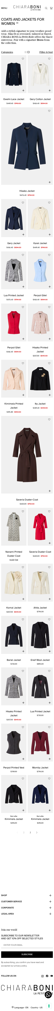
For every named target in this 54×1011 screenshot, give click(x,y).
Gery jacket (13, 243)
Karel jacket (40, 243)
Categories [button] (7, 52)
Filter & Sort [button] (46, 52)
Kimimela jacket (14, 819)
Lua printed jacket (14, 295)
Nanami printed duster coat (13, 554)
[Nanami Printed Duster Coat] (13, 527)
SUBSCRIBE (27, 954)
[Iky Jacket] (40, 379)
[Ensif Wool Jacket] (40, 635)
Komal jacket (13, 608)
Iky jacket (40, 404)
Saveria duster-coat (27, 500)
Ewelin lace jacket (13, 99)
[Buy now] (23, 90)
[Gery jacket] (13, 218)
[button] (51, 8)
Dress (40, 39)
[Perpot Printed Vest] (13, 742)
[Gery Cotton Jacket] (40, 74)
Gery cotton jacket (40, 99)
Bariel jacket (14, 660)
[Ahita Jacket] (40, 583)
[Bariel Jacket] (13, 635)
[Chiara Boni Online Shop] (27, 7)
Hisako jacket (27, 191)
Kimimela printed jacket (13, 406)
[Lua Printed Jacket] (13, 270)
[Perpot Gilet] (40, 270)
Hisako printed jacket (40, 350)
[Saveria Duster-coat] (27, 455)
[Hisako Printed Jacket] (40, 322)
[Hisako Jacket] (27, 146)
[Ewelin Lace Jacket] (13, 74)
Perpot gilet (40, 295)
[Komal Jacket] (13, 583)
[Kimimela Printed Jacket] (13, 379)
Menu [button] (4, 8)
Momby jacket (40, 768)
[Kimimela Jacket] (13, 794)
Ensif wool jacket (40, 660)
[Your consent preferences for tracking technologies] (49, 1006)
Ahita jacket (40, 608)
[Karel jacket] (40, 218)
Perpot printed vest (13, 768)
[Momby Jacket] (40, 742)
